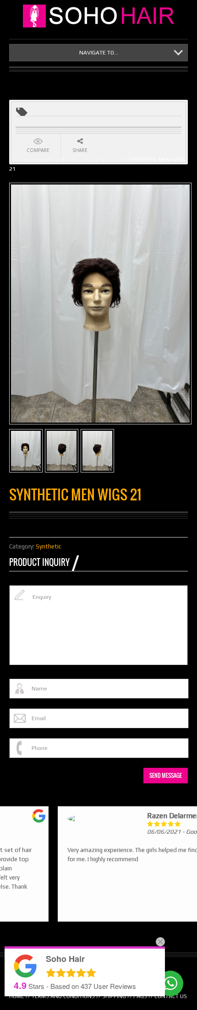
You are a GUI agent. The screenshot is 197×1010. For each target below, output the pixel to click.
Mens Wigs (80, 160)
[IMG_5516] (61, 450)
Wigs (53, 160)
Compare (38, 150)
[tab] (44, 562)
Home (16, 160)
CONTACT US (170, 996)
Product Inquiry (39, 562)
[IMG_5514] (26, 450)
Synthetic (111, 160)
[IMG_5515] (97, 450)
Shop (35, 160)
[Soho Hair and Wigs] (101, 16)
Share (80, 150)
